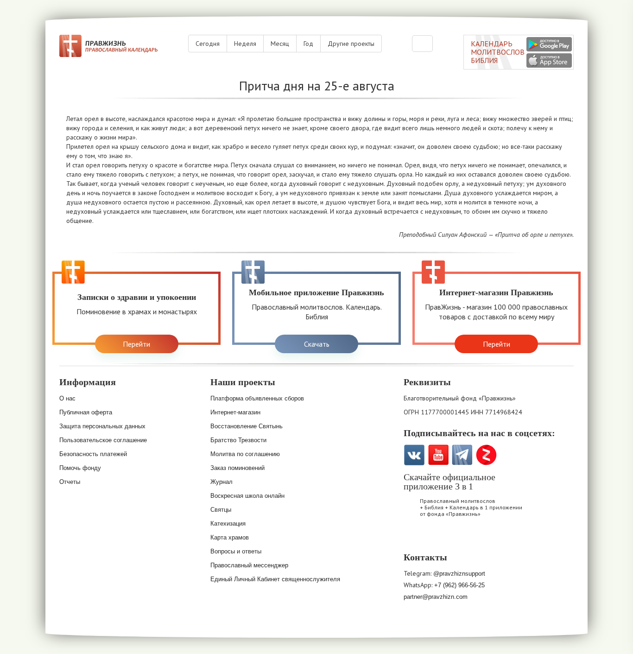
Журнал (221, 481)
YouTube (438, 454)
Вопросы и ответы (235, 551)
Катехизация (228, 523)
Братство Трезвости (238, 440)
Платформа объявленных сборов (257, 398)
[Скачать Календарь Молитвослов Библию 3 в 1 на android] (549, 44)
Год (308, 43)
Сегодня (208, 43)
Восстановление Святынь (246, 426)
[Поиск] (422, 43)
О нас (67, 398)
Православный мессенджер (249, 565)
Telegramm (462, 454)
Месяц (280, 43)
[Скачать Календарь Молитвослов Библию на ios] (416, 538)
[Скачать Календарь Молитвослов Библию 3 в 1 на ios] (549, 60)
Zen (486, 454)
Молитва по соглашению (245, 454)
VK (414, 454)
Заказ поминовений (237, 467)
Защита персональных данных (102, 426)
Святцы (220, 509)
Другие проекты (351, 43)
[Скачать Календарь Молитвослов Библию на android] (440, 538)
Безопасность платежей (93, 454)
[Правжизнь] (108, 46)
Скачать (316, 344)
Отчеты (69, 481)
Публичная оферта (85, 412)
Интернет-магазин (235, 412)
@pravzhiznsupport (459, 573)
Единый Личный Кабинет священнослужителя (275, 579)
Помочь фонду (80, 467)
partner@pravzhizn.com (436, 596)
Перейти (136, 344)
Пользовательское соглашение (103, 440)
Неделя (245, 43)
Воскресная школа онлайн (247, 495)
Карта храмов (229, 537)
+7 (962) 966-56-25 (459, 585)
